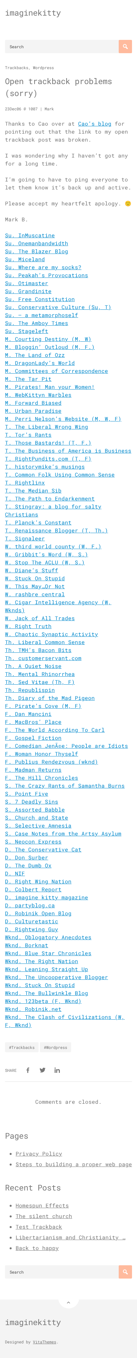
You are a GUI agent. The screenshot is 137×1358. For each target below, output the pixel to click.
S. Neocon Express (33, 841)
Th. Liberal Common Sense (45, 641)
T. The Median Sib (33, 490)
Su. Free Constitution (40, 298)
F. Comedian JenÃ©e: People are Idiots (66, 745)
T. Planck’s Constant (38, 522)
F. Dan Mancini (28, 713)
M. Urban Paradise (33, 410)
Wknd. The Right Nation (41, 961)
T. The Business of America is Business (68, 450)
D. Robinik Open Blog (38, 913)
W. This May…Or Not (35, 586)
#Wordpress (55, 1047)
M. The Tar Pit (28, 378)
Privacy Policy (39, 1153)
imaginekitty (33, 12)
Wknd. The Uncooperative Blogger (56, 976)
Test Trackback (39, 1226)
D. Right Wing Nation (38, 881)
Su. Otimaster (26, 283)
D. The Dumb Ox (28, 865)
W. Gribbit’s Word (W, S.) (46, 554)
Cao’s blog (94, 123)
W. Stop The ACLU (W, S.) (45, 562)
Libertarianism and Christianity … (70, 1237)
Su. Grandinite (28, 290)
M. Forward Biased (33, 402)
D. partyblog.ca (30, 905)
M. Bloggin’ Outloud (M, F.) (50, 346)
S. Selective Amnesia (38, 825)
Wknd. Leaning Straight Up (46, 968)
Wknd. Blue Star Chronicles (48, 953)
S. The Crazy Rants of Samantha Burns (65, 785)
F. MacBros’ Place (33, 721)
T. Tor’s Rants (28, 434)
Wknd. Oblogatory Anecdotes (48, 937)
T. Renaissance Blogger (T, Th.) (56, 530)
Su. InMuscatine (30, 235)
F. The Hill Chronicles (41, 777)
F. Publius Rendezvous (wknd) (51, 761)
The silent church (44, 1215)
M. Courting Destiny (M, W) (48, 338)
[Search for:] (68, 46)
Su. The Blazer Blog (36, 251)
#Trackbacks (22, 1047)
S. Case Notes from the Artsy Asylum (63, 833)
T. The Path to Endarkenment (50, 498)
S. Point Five (26, 793)
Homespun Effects (42, 1205)
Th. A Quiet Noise (33, 665)
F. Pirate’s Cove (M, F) (43, 705)
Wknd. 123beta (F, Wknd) (43, 1000)
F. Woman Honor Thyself (41, 753)
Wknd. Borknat (26, 945)
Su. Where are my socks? (43, 267)
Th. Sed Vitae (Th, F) (40, 681)
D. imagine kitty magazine (46, 897)
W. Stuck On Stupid (35, 578)
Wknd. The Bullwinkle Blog (46, 992)
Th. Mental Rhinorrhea (40, 673)
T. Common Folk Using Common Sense (60, 474)
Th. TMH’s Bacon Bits (38, 649)
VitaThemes (44, 1341)
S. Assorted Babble (35, 809)
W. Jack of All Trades (40, 618)
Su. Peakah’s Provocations (46, 275)
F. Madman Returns (33, 769)
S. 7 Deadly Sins (31, 801)
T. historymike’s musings (45, 466)
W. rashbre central (35, 594)
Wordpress (43, 67)
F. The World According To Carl (55, 729)
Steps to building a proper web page (74, 1164)
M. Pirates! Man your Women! (50, 386)
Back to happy (37, 1247)
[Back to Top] (68, 1298)
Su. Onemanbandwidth (36, 243)
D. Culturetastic (31, 921)
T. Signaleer (25, 538)
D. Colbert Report (33, 889)
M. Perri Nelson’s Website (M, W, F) (63, 418)
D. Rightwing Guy (31, 929)
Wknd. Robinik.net (33, 1008)
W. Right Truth (28, 625)
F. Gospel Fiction (33, 737)
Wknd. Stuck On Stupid (40, 984)
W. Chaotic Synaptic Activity (51, 633)
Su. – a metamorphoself (41, 314)
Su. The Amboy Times (36, 322)
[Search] (125, 46)
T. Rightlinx (25, 482)
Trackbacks (16, 67)
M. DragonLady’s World (40, 362)
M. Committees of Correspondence (56, 370)
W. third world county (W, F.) (53, 546)
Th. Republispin (30, 689)
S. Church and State (36, 817)
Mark (49, 108)
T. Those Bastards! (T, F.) (48, 442)
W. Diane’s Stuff (31, 570)
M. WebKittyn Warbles (38, 394)
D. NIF (15, 873)
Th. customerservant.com (43, 657)
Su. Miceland (25, 259)
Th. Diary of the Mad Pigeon (50, 697)
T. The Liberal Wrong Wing (46, 426)
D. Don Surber (26, 857)
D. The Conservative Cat (43, 849)
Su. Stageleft (26, 330)
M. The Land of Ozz (35, 354)
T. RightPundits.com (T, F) (48, 458)
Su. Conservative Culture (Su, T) (58, 306)
